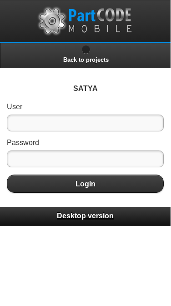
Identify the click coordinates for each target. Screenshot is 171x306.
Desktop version (85, 216)
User (14, 106)
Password (23, 142)
